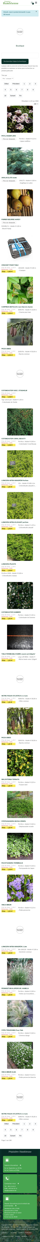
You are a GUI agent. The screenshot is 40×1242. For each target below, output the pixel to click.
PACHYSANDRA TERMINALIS (12, 863)
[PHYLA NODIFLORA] (20, 119)
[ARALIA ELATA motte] (20, 161)
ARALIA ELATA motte (9, 177)
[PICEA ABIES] (20, 332)
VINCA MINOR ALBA (8, 1072)
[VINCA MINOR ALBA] (20, 1055)
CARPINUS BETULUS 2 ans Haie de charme (17, 307)
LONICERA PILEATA (8, 564)
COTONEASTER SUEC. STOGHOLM (14, 390)
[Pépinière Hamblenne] (11, 2)
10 (5, 95)
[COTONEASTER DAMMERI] (20, 595)
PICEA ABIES (6, 349)
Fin (20, 95)
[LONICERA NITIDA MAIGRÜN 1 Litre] (20, 930)
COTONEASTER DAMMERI (11, 612)
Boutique (20, 46)
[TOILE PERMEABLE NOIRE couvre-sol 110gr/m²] (20, 637)
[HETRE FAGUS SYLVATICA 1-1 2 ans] (20, 679)
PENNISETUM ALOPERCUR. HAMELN (15, 988)
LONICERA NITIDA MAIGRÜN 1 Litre (14, 946)
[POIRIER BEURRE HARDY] (20, 202)
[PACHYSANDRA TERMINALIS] (20, 846)
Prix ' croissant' (7, 78)
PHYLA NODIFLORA (8, 136)
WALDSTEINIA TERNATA (10, 779)
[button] (36, 2)
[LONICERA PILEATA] (20, 547)
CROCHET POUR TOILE (10, 265)
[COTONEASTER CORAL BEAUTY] (20, 422)
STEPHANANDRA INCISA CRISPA (13, 821)
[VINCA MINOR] (20, 888)
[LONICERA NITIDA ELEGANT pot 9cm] (20, 505)
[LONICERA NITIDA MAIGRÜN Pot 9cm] (20, 463)
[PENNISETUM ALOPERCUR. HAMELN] (20, 971)
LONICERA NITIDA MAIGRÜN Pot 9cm (14, 480)
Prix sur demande (9, 139)
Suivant (12, 95)
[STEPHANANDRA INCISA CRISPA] (20, 804)
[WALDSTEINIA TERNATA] (20, 762)
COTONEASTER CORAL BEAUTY (13, 438)
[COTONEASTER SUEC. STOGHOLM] (20, 373)
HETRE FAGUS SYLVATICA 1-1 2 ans (14, 696)
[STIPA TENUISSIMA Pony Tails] (20, 1013)
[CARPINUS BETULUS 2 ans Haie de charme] (20, 290)
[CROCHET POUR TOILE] (20, 248)
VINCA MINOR (6, 905)
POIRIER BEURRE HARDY (10, 219)
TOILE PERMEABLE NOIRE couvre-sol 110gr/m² (18, 654)
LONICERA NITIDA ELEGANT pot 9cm (14, 522)
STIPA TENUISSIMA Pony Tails (12, 1030)
